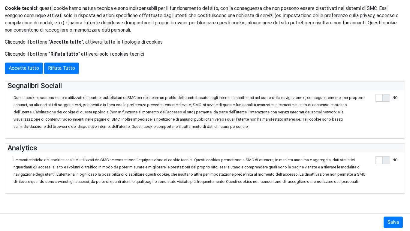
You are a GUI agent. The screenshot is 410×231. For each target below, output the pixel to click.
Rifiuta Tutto (61, 68)
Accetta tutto (24, 68)
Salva (393, 222)
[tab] (206, 86)
